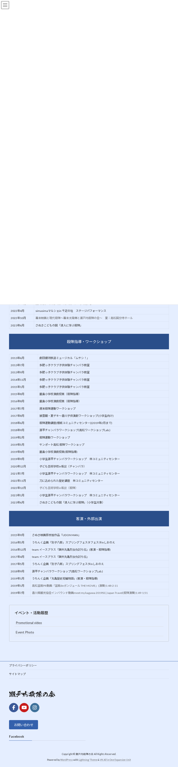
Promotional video (29, 623)
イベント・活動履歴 (31, 613)
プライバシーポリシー (23, 665)
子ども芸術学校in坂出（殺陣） (58, 488)
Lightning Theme (88, 759)
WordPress (66, 759)
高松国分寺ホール (122, 318)
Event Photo (25, 632)
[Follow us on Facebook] (13, 707)
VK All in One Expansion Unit (115, 759)
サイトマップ (17, 674)
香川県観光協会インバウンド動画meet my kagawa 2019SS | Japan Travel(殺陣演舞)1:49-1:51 (90, 593)
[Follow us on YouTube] (24, 707)
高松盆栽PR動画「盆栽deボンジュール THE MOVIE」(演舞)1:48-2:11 (75, 585)
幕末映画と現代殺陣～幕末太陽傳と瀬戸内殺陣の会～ (68, 318)
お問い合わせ (23, 725)
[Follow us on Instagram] (34, 707)
